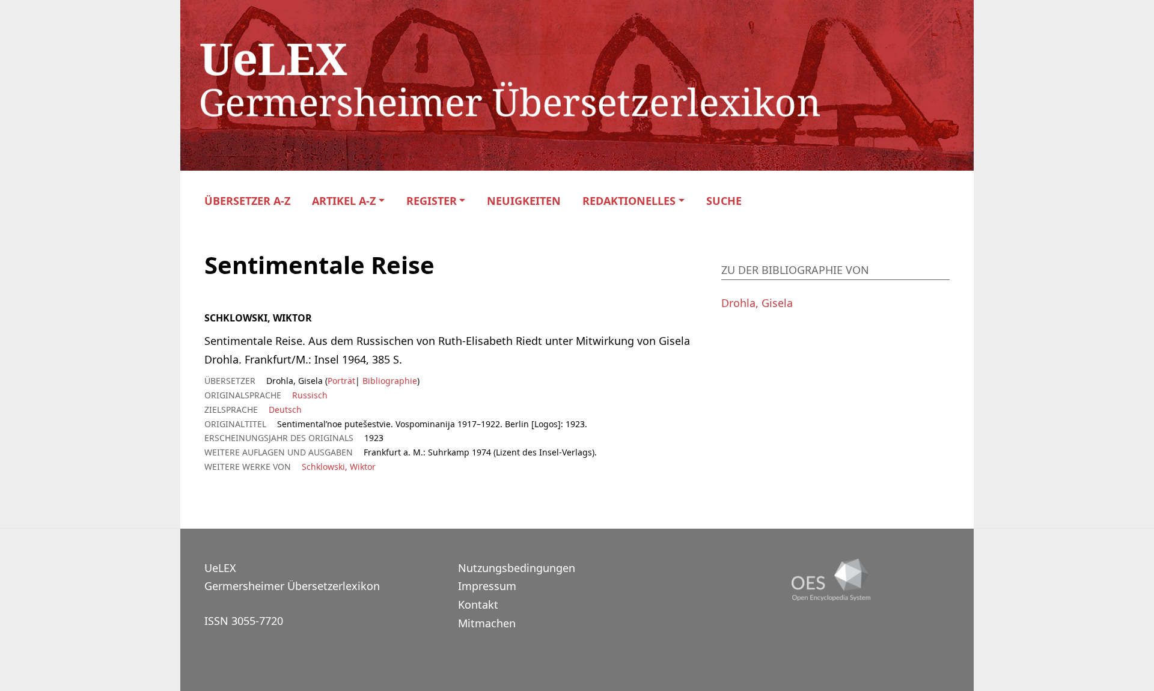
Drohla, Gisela (757, 303)
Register (431, 201)
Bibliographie (388, 380)
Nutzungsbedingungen (516, 568)
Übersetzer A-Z (247, 201)
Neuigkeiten (524, 201)
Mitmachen (487, 623)
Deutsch (285, 409)
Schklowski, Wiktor (339, 466)
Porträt (341, 380)
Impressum (487, 586)
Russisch (310, 395)
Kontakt (478, 604)
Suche (724, 201)
